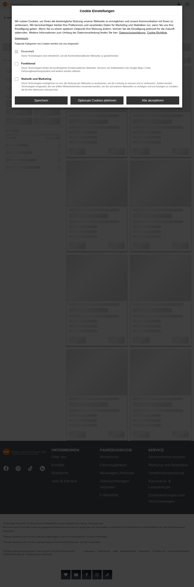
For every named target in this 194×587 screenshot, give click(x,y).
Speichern (41, 100)
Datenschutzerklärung (132, 32)
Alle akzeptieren (153, 100)
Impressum (21, 38)
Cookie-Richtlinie (157, 32)
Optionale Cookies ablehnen (97, 100)
